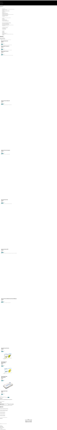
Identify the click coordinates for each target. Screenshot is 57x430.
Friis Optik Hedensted (4, 28)
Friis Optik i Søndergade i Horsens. (4, 410)
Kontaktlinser (3, 11)
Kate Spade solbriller (4, 33)
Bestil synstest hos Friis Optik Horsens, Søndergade (6, 22)
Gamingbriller (3, 32)
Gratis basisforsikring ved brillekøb (5, 15)
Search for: (6, 397)
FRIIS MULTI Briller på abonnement (5, 13)
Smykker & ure (3, 16)
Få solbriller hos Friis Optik (4, 9)
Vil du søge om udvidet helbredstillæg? (5, 20)
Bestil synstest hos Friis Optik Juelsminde (5, 24)
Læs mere (2, 44)
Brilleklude (3, 34)
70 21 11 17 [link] (5, 404)
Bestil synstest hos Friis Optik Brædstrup (5, 23)
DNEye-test (3, 12)
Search (8, 397)
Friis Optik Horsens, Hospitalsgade (5, 27)
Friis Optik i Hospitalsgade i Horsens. (4, 408)
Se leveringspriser (3, 103)
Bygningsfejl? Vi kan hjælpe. (4, 19)
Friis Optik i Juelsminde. (2, 415)
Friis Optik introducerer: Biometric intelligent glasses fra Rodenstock (7, 14)
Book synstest (3, 21)
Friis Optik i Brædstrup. (2, 413)
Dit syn (2, 17)
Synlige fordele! (3, 8)
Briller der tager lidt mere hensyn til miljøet (5, 10)
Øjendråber (3, 31)
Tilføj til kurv (2, 153)
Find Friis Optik (3, 26)
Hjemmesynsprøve (3, 25)
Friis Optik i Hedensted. (2, 412)
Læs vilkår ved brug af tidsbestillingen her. (3, 417)
